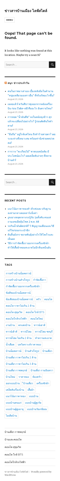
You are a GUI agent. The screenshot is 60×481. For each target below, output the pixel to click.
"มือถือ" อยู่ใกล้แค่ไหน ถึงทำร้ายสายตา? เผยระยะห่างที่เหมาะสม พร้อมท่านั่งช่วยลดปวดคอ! (31, 138)
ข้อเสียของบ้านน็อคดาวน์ (19, 299)
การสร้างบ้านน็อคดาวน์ (18, 273)
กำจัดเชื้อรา (39, 279)
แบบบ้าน (33, 396)
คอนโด (48, 299)
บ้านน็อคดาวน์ (13, 351)
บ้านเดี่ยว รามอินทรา (42, 370)
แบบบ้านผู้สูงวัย (33, 402)
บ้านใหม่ (10, 376)
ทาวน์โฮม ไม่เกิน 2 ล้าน (19, 338)
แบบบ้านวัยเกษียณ (37, 409)
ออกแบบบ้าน (13, 383)
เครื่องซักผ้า (42, 383)
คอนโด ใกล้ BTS (35, 312)
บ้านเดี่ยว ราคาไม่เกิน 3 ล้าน (21, 363)
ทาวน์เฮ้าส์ (11, 331)
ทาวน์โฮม (26, 331)
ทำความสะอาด (43, 338)
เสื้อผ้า (31, 389)
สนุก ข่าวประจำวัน (18, 83)
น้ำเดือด (10, 344)
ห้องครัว (36, 376)
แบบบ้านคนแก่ (14, 402)
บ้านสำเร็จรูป (32, 351)
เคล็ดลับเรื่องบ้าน (15, 389)
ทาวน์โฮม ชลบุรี (44, 331)
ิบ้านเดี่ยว (28, 383)
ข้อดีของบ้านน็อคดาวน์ (18, 292)
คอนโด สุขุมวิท (14, 312)
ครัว (38, 299)
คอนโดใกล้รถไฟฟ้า (16, 318)
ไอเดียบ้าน (11, 415)
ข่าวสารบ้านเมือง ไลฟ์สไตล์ (26, 11)
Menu (9, 20)
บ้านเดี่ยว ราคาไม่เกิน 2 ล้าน (21, 357)
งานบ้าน (10, 325)
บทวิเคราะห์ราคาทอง (29, 344)
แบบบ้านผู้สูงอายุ (15, 409)
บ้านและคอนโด (13, 439)
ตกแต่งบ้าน (24, 325)
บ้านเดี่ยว (47, 351)
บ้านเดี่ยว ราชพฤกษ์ (16, 370)
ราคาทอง (24, 376)
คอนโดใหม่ (36, 318)
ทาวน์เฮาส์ (39, 325)
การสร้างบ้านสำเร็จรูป (18, 279)
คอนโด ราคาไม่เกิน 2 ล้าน (20, 305)
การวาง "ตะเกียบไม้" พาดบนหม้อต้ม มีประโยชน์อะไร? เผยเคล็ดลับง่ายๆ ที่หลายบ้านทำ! (29, 156)
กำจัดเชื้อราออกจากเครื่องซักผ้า (23, 286)
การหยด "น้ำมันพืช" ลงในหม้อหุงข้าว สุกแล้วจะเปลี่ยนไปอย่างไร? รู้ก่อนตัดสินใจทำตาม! (30, 121)
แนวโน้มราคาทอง (16, 396)
